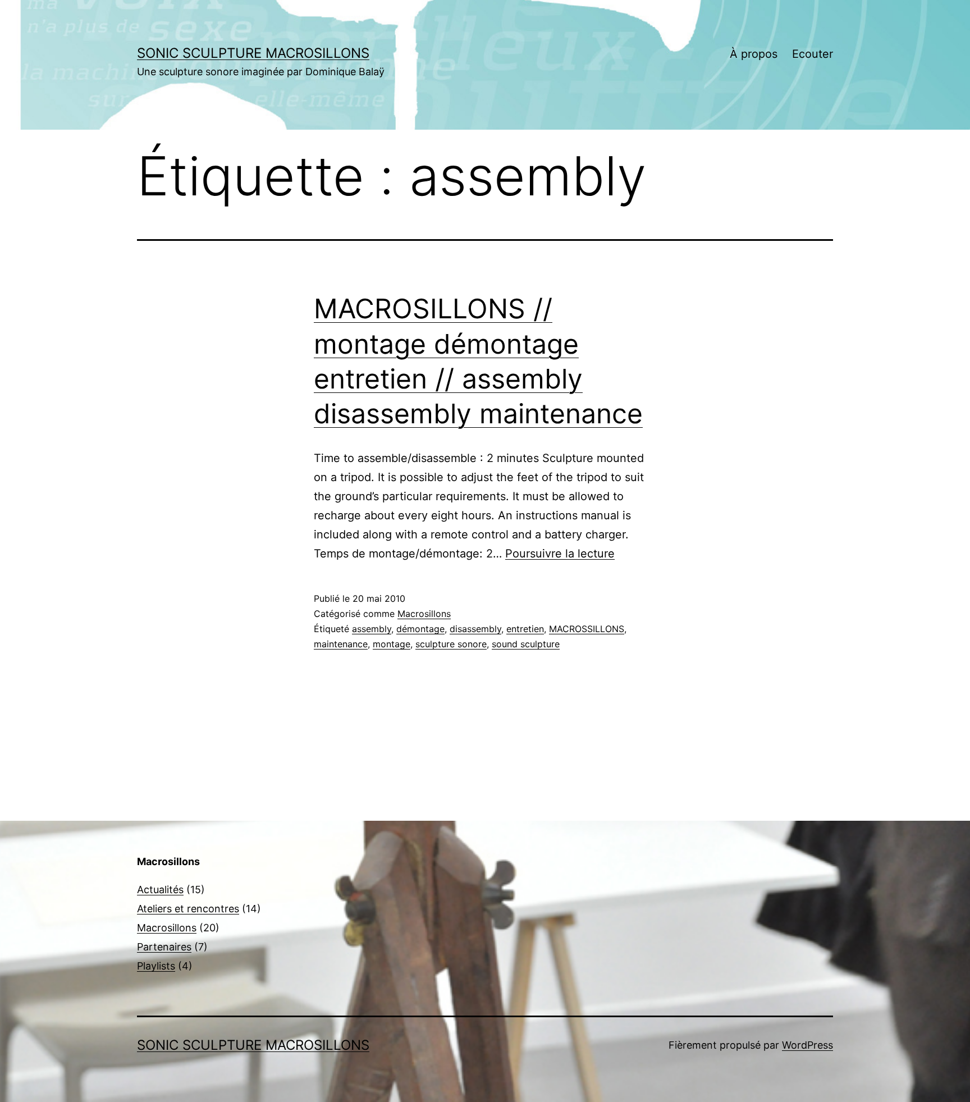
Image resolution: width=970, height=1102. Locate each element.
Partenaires (164, 947)
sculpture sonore (451, 644)
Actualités (160, 889)
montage (391, 644)
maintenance (341, 644)
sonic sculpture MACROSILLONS (253, 53)
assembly (371, 628)
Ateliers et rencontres (188, 908)
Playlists (156, 966)
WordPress (807, 1045)
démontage (420, 628)
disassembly (475, 628)
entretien (525, 628)
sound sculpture (526, 644)
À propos (753, 54)
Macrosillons (424, 613)
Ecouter (812, 54)
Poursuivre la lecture (560, 553)
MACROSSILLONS (586, 628)
